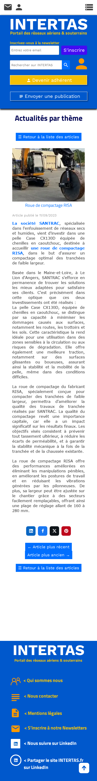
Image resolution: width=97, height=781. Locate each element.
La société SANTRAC (35, 223)
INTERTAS (48, 24)
